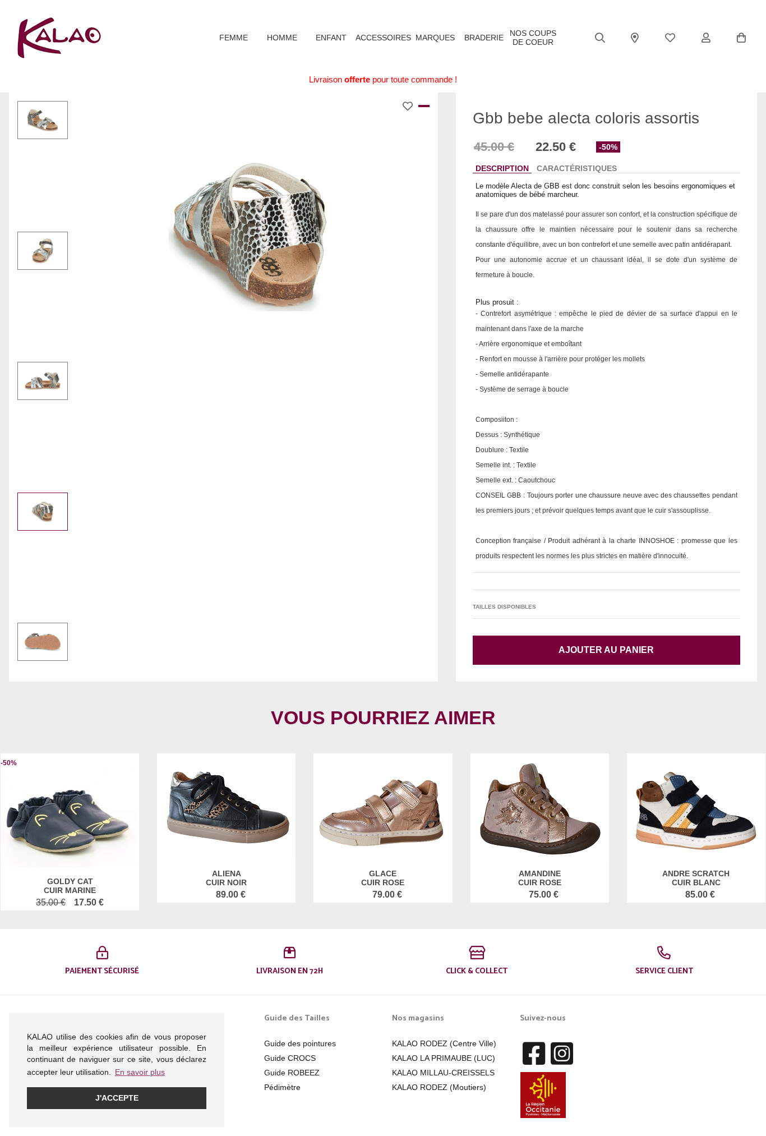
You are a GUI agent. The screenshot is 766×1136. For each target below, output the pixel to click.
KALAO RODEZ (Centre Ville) (444, 1043)
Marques (435, 37)
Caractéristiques (577, 168)
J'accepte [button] (117, 1097)
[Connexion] (706, 37)
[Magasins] (635, 37)
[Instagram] (562, 1054)
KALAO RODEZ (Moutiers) (439, 1087)
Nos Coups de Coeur (533, 38)
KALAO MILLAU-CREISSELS (443, 1072)
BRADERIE (484, 37)
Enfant (331, 37)
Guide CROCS (290, 1058)
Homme (282, 37)
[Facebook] (534, 1054)
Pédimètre (282, 1087)
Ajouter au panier (606, 650)
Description (502, 168)
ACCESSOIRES (383, 37)
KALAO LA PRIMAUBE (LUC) (443, 1058)
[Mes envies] (670, 37)
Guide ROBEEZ (292, 1072)
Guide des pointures (300, 1043)
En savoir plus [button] (140, 1072)
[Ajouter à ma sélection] (410, 106)
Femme (233, 37)
